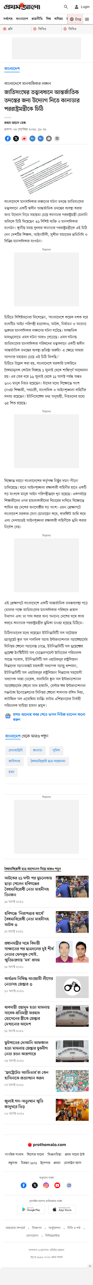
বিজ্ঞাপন (37, 1228)
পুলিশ (56, 750)
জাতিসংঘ (14, 761)
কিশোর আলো (35, 1154)
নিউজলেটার (52, 1236)
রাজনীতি (37, 19)
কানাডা (37, 750)
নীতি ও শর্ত (73, 1228)
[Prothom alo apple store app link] (62, 1210)
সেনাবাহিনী (16, 750)
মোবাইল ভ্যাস (72, 1163)
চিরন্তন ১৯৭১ (29, 1163)
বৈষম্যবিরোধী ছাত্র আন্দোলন (48, 761)
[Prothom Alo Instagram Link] (48, 1186)
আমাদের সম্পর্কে (15, 1228)
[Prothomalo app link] (31, 1210)
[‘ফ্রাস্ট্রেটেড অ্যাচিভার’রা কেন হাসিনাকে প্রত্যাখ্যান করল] (72, 1081)
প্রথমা (57, 1163)
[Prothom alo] (21, 7)
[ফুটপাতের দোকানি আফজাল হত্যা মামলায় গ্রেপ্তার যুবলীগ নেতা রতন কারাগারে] (72, 1051)
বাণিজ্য (58, 19)
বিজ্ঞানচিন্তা (54, 1154)
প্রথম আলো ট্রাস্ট (75, 1154)
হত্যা (11, 772)
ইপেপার (45, 1163)
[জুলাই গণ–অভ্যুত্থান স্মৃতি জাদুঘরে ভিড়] (72, 1110)
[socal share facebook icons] (8, 140)
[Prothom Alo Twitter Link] (37, 1186)
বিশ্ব (48, 19)
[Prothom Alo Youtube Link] (59, 1186)
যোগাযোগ (32, 1236)
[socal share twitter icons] (17, 140)
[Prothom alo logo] (46, 1145)
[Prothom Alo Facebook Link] (25, 1186)
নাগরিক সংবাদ (14, 1154)
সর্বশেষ (8, 19)
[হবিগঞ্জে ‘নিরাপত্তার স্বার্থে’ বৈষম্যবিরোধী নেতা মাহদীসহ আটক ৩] (72, 922)
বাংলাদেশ (22, 19)
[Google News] (69, 1186)
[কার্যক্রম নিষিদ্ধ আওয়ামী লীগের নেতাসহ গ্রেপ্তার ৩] (72, 987)
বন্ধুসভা (13, 1163)
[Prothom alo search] (66, 6)
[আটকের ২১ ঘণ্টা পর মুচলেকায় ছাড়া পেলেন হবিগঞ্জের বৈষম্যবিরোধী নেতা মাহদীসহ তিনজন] (72, 890)
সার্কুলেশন (55, 1228)
